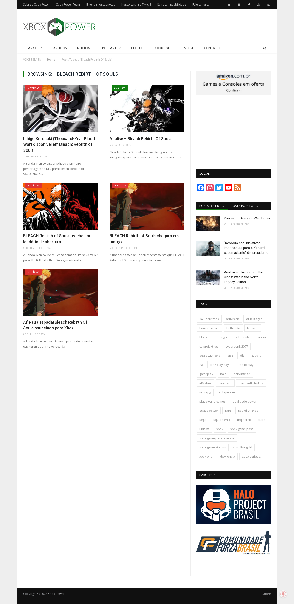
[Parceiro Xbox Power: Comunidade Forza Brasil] (233, 563)
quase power (208, 410)
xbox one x (227, 456)
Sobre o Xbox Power (36, 4)
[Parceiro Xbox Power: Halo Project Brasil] (233, 523)
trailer (262, 420)
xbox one (205, 456)
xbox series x (251, 456)
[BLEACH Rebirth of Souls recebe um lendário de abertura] (60, 206)
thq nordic (244, 420)
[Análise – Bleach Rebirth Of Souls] (147, 108)
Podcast (109, 48)
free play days (220, 365)
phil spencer (226, 392)
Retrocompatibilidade (171, 4)
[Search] (264, 48)
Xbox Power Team (68, 4)
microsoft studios (251, 383)
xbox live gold (242, 447)
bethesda (233, 328)
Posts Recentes (211, 206)
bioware (253, 328)
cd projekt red (209, 346)
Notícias (84, 48)
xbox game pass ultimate (216, 438)
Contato (211, 48)
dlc (242, 355)
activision (232, 319)
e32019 (256, 355)
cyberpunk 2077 (237, 346)
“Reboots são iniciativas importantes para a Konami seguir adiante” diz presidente (246, 248)
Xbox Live (162, 48)
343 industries (209, 319)
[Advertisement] (187, 26)
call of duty (242, 337)
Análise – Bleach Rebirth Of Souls (140, 138)
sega (202, 420)
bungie (222, 337)
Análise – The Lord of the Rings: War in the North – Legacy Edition (243, 277)
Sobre (189, 48)
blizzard (205, 337)
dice (230, 355)
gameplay (206, 374)
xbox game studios (212, 447)
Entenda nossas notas (100, 4)
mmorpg (205, 392)
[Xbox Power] (59, 26)
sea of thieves (248, 410)
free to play (245, 365)
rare (228, 410)
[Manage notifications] (283, 594)
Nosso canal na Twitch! (136, 4)
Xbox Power (56, 594)
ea (201, 365)
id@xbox (205, 383)
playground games (212, 401)
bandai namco (209, 328)
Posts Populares (244, 206)
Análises (35, 48)
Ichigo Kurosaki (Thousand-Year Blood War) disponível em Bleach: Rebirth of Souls (59, 144)
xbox (219, 429)
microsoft (225, 383)
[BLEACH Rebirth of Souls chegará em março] (147, 206)
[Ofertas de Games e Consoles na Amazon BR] (233, 94)
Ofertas (137, 48)
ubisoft (204, 429)
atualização (254, 319)
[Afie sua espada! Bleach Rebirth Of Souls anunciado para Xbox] (60, 292)
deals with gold (209, 355)
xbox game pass (241, 429)
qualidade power (245, 401)
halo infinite (242, 374)
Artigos (60, 48)
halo (223, 374)
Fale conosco (201, 4)
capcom (262, 337)
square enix (221, 420)
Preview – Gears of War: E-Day (247, 218)
